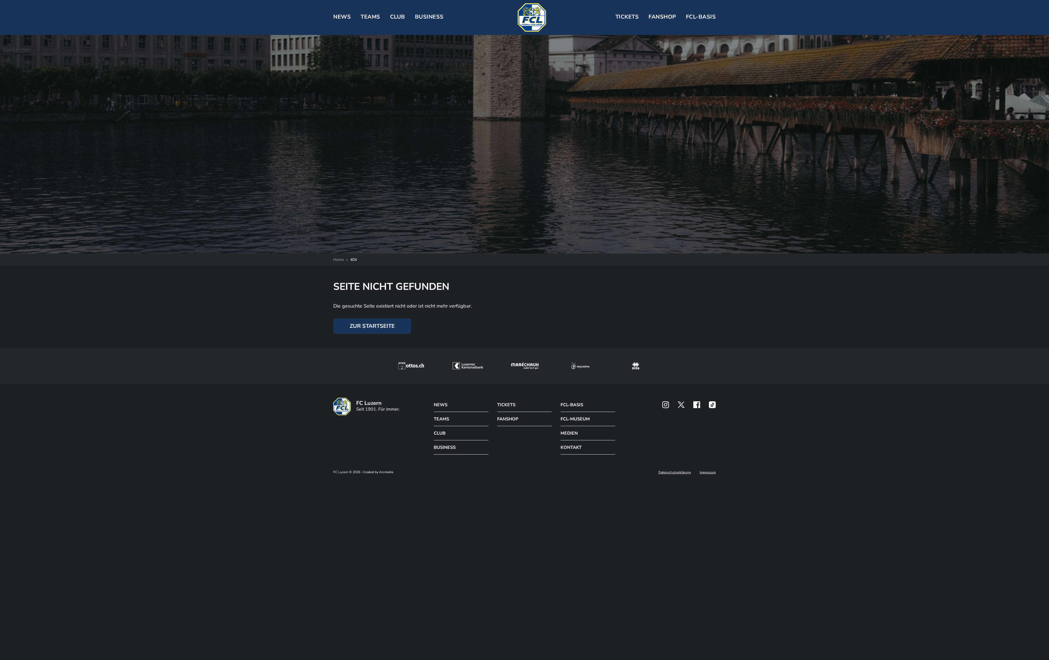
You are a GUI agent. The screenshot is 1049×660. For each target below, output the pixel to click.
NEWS (342, 16)
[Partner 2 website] (468, 365)
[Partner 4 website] (580, 365)
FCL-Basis (701, 16)
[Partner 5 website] (635, 365)
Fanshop (662, 16)
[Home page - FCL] (532, 17)
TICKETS (627, 16)
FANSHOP (507, 419)
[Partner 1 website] (411, 365)
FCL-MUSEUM (575, 419)
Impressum (708, 472)
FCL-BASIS (572, 405)
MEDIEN (569, 433)
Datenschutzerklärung (674, 472)
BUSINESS (429, 16)
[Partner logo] (665, 404)
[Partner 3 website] (525, 365)
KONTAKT (571, 447)
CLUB (397, 16)
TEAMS (370, 16)
